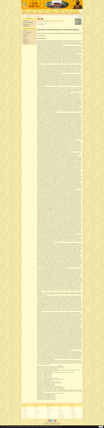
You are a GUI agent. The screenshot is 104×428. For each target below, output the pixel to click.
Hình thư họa (73, 417)
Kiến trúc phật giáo (50, 409)
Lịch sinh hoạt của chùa (26, 417)
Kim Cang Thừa (37, 410)
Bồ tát (60, 409)
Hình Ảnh (72, 405)
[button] (25, 10)
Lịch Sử (59, 405)
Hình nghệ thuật (73, 415)
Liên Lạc (24, 412)
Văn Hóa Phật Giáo (49, 405)
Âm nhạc (48, 417)
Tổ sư (60, 412)
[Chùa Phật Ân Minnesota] (57, 4)
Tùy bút (48, 412)
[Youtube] (55, 421)
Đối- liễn (48, 415)
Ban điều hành (25, 410)
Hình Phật (72, 409)
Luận (36, 417)
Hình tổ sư (72, 412)
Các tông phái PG (61, 417)
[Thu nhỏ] (38, 19)
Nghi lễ (48, 407)
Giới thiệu (24, 407)
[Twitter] (53, 421)
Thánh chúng (61, 410)
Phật (60, 407)
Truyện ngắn (49, 410)
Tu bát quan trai (25, 415)
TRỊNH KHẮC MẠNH (41, 24)
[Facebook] (51, 421)
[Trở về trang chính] (49, 421)
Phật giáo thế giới (61, 415)
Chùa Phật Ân (73, 407)
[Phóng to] (41, 19)
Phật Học (36, 405)
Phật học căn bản (37, 412)
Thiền (36, 409)
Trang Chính (24, 405)
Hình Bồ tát (72, 410)
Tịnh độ (36, 407)
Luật (35, 415)
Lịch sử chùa (25, 409)
